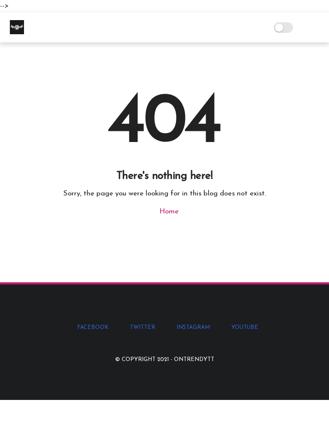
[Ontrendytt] (17, 32)
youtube (244, 327)
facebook (92, 327)
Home (168, 211)
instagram (193, 327)
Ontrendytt (194, 359)
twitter (142, 327)
